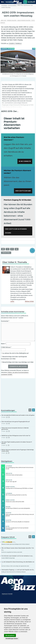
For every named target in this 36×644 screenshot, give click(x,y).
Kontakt (10, 594)
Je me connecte (25, 161)
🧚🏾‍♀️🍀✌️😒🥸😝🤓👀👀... (9, 542)
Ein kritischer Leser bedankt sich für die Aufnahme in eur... (17, 556)
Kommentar (5, 321)
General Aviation (12, 5)
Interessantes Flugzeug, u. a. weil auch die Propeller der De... (18, 570)
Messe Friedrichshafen (23, 20)
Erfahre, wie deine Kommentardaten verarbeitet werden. (14, 374)
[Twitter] (3, 249)
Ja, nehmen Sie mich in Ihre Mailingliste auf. (15, 353)
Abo (25, 2)
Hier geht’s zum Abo (23, 191)
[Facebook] (7, 249)
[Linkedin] (17, 249)
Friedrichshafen (11, 20)
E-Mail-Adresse (6, 347)
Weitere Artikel (29, 302)
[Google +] (12, 249)
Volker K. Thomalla (15, 44)
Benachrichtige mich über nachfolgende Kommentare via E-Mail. (14, 358)
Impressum (5, 594)
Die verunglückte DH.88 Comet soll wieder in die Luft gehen (18, 415)
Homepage (4, 5)
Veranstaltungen (9, 2)
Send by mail (6, 253)
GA (6, 417)
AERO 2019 (3, 20)
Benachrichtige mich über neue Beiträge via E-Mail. (18, 362)
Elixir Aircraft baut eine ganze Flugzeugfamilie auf (16, 421)
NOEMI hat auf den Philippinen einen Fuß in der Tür (16, 435)
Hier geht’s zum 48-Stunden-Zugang (16, 231)
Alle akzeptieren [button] (10, 635)
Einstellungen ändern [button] (12, 638)
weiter (12, 302)
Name (3, 344)
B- (6, 445)
